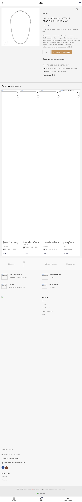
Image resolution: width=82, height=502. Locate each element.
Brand (44, 314)
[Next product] (79, 9)
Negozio (45, 297)
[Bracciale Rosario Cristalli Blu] (70, 165)
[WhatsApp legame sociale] (55, 75)
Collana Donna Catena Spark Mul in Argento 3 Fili (10, 244)
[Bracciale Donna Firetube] (31, 165)
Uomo (44, 301)
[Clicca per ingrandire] (5, 42)
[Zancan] (31, 264)
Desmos (45, 13)
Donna (74, 68)
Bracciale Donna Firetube (31, 242)
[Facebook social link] (52, 75)
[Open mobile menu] (2, 3)
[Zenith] (11, 264)
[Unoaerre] (70, 264)
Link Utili (6, 473)
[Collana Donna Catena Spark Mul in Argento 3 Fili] (11, 165)
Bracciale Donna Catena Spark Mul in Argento (51, 243)
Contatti (4, 480)
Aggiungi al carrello (62, 52)
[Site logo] (41, 3)
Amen (64, 246)
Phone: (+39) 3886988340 (10, 458)
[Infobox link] (21, 277)
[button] (18, 92)
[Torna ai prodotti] (77, 9)
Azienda (4, 476)
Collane (63, 68)
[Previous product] (74, 9)
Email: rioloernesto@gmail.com (14, 462)
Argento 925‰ (55, 68)
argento (48, 71)
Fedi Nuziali (46, 308)
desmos (63, 71)
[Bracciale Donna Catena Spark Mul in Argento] (51, 165)
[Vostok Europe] (51, 264)
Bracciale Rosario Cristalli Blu (68, 243)
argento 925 (56, 71)
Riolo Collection (47, 311)
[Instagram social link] (6, 467)
